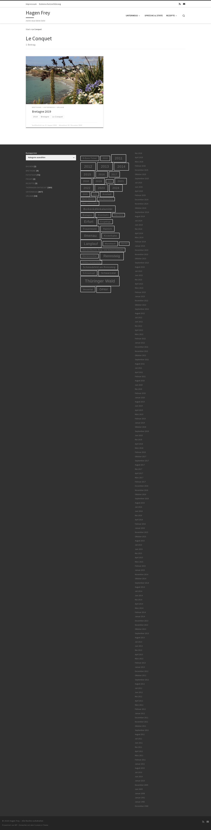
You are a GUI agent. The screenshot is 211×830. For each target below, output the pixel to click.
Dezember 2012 (141, 671)
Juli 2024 (138, 220)
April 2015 (139, 557)
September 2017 (142, 460)
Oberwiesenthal (89, 256)
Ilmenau (90, 236)
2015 (87, 174)
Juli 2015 (138, 545)
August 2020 (140, 380)
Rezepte (30, 183)
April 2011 (139, 751)
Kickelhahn (110, 235)
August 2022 (140, 313)
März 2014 (139, 608)
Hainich (107, 229)
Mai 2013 (138, 650)
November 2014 (141, 574)
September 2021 (142, 359)
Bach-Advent (88, 199)
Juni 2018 (139, 435)
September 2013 (142, 633)
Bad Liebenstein (89, 203)
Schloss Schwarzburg (91, 262)
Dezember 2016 (141, 486)
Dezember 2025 (141, 170)
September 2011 (142, 730)
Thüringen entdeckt (36, 187)
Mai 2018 (138, 439)
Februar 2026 (140, 166)
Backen (29, 166)
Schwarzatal (108, 273)
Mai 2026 (138, 153)
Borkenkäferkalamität (97, 209)
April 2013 (139, 654)
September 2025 (142, 178)
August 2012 (140, 684)
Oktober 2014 (140, 578)
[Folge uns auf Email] (184, 4)
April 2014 (139, 604)
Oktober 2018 (140, 427)
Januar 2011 (140, 764)
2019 (99, 181)
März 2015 (139, 562)
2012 (88, 166)
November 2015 (141, 532)
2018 (86, 181)
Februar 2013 (140, 663)
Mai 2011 (138, 747)
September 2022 (142, 309)
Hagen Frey (15, 821)
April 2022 (139, 330)
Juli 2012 (138, 688)
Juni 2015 (139, 549)
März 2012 (139, 705)
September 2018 (142, 431)
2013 (105, 166)
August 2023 (140, 267)
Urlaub (29, 196)
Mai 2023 (138, 279)
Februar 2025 (140, 195)
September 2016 (142, 498)
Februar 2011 (140, 760)
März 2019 (139, 414)
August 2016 (140, 503)
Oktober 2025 (140, 174)
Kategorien (31, 153)
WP (16, 825)
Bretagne (31, 171)
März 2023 (139, 288)
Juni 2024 (139, 225)
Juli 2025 (138, 182)
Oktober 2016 (140, 494)
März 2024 (139, 237)
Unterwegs (31, 192)
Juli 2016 (138, 507)
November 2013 (141, 625)
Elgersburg (118, 215)
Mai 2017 (138, 469)
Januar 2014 (140, 616)
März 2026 (139, 162)
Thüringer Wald (100, 281)
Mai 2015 (138, 553)
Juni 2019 (139, 406)
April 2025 (139, 191)
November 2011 (141, 722)
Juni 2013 (139, 646)
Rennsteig (111, 256)
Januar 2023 (140, 296)
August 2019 (140, 402)
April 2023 (139, 284)
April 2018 (139, 444)
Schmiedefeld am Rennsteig (99, 267)
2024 (115, 187)
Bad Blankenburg (106, 199)
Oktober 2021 (140, 355)
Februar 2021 (140, 376)
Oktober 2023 (140, 258)
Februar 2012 (140, 709)
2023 (101, 187)
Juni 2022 (139, 321)
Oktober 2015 (140, 536)
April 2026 (139, 157)
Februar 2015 (140, 566)
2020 (110, 181)
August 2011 (140, 734)
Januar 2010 (140, 781)
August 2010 (140, 768)
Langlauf (91, 244)
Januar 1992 (140, 797)
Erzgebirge (105, 222)
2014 (121, 166)
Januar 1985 (140, 802)
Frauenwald (90, 229)
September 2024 (142, 212)
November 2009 (141, 785)
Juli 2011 (138, 738)
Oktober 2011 (140, 726)
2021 (121, 181)
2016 (101, 174)
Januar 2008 (140, 793)
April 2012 (139, 701)
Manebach (110, 244)
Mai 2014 (138, 599)
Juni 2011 (139, 743)
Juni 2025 (139, 187)
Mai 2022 (138, 326)
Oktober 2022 (140, 305)
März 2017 (139, 477)
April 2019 (139, 410)
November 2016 (141, 490)
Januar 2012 (140, 713)
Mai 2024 (138, 229)
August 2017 (140, 465)
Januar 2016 (140, 528)
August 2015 (140, 541)
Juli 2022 (138, 317)
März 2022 (139, 334)
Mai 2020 (138, 389)
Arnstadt (107, 194)
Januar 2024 (140, 246)
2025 (85, 194)
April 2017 (139, 473)
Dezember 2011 (141, 717)
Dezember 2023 (141, 250)
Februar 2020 (140, 393)
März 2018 (139, 448)
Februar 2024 (140, 241)
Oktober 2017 (140, 456)
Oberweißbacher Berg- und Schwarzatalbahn (102, 250)
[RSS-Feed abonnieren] (180, 4)
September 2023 (142, 263)
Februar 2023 (140, 292)
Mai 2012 (138, 696)
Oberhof (124, 243)
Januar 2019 (140, 423)
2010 (105, 158)
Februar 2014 (140, 612)
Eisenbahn (103, 215)
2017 (114, 174)
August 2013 (140, 637)
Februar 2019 (140, 418)
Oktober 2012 (140, 675)
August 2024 (140, 216)
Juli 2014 (138, 591)
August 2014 (140, 587)
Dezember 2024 (141, 199)
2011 (119, 158)
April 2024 (139, 233)
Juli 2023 (138, 271)
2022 (87, 187)
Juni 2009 (139, 789)
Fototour (31, 175)
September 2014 (142, 583)
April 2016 (139, 519)
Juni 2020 (139, 385)
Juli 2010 (138, 772)
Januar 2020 (140, 397)
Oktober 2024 (140, 208)
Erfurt (88, 221)
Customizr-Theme (41, 825)
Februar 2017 (140, 482)
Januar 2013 (140, 667)
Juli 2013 (138, 642)
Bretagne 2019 (41, 111)
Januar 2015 (140, 570)
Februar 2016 (140, 524)
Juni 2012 (139, 692)
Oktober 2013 (140, 629)
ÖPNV (103, 289)
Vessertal (88, 289)
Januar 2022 (140, 343)
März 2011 (139, 755)
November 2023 (141, 254)
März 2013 (139, 658)
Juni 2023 (139, 275)
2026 (95, 194)
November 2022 (141, 300)
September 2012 (142, 680)
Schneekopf (89, 273)
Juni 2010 (139, 776)
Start (28, 29)
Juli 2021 (138, 368)
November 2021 (141, 351)
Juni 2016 (139, 511)
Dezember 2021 (141, 347)
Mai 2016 (138, 515)
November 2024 (141, 204)
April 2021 (139, 372)
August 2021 (140, 364)
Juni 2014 (139, 595)
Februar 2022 (140, 338)
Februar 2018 (140, 452)
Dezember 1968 (141, 806)
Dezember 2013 (141, 621)
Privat (29, 179)
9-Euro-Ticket (90, 158)
